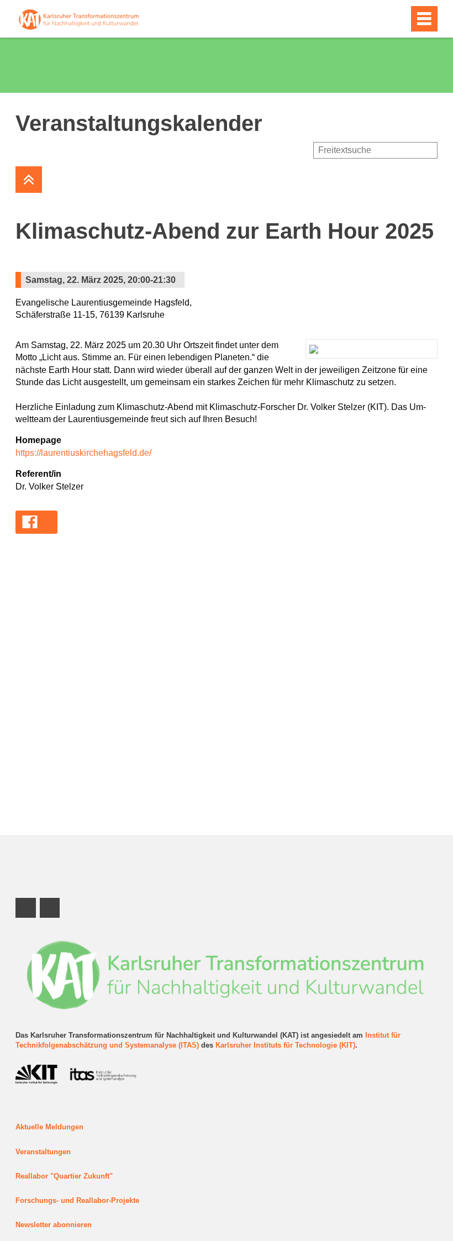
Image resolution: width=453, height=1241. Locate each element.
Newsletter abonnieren (53, 1225)
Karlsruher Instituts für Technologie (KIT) (285, 1045)
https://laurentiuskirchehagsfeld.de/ (83, 453)
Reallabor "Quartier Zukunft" (64, 1176)
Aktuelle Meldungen (49, 1127)
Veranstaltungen (43, 1152)
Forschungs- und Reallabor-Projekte (77, 1200)
